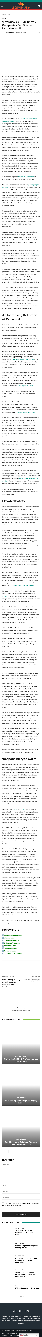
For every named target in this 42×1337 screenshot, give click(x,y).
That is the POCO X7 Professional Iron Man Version (21, 1060)
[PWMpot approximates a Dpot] (8, 1287)
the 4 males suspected (26, 177)
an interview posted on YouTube (23, 585)
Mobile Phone (20, 1056)
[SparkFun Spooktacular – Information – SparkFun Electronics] (8, 1273)
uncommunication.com (13, 953)
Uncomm (11, 32)
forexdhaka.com (10, 951)
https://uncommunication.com (21, 1010)
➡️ (3, 938)
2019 (22, 809)
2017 (15, 809)
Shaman (5, 596)
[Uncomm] (4, 32)
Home (4, 15)
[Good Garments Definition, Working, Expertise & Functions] (21, 1126)
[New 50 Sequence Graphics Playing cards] (21, 1085)
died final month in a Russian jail (23, 359)
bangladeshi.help (10, 948)
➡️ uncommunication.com (12, 935)
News (9, 15)
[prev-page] (3, 1151)
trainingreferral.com (12, 943)
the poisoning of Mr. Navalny (25, 412)
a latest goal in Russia (25, 385)
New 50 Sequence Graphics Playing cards (21, 1101)
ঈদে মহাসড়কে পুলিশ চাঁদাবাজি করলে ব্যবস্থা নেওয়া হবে (31, 980)
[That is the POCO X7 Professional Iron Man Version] (21, 1043)
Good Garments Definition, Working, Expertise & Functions (21, 1143)
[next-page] (7, 1151)
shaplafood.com (10, 946)
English (26, 1335)
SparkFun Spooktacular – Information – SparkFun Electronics (25, 1274)
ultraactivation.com (11, 940)
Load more (20, 1296)
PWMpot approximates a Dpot (27, 1288)
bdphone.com (9, 938)
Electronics (21, 1097)
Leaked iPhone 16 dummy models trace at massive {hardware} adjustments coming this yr (11, 982)
